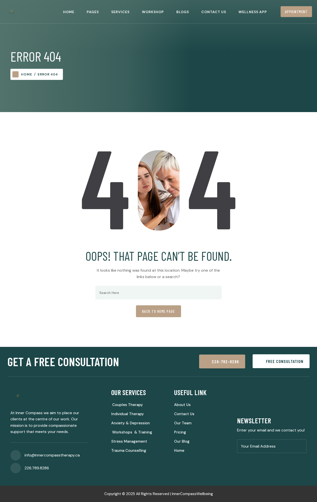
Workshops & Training (131, 432)
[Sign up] (301, 446)
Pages (93, 12)
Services (120, 12)
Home (68, 12)
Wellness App (252, 12)
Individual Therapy (127, 413)
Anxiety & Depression (130, 423)
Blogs (182, 12)
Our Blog (181, 441)
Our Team (182, 423)
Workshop (153, 12)
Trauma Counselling (128, 450)
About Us (182, 404)
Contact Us (213, 12)
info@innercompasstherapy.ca (52, 455)
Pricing (180, 432)
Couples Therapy (127, 404)
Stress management (129, 441)
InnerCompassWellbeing (192, 493)
